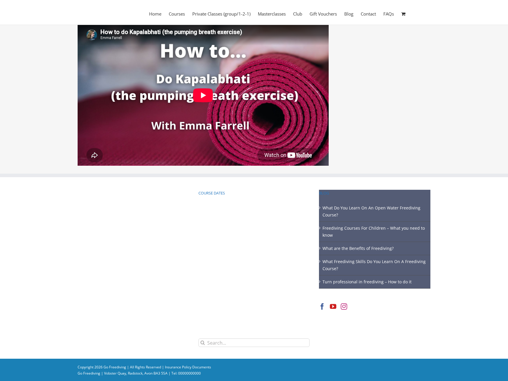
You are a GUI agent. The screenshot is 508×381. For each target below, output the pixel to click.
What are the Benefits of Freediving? (358, 248)
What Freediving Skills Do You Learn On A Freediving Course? (374, 265)
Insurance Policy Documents (188, 367)
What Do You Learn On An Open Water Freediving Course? (371, 211)
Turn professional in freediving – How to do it (367, 282)
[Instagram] (344, 306)
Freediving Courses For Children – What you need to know (373, 231)
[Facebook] (322, 306)
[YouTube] (333, 306)
